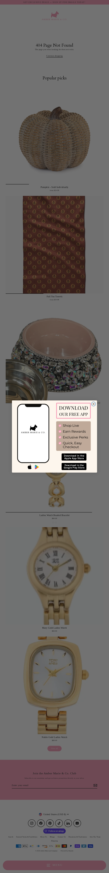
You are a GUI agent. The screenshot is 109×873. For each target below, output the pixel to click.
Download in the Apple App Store (74, 457)
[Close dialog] (93, 404)
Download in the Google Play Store (74, 466)
